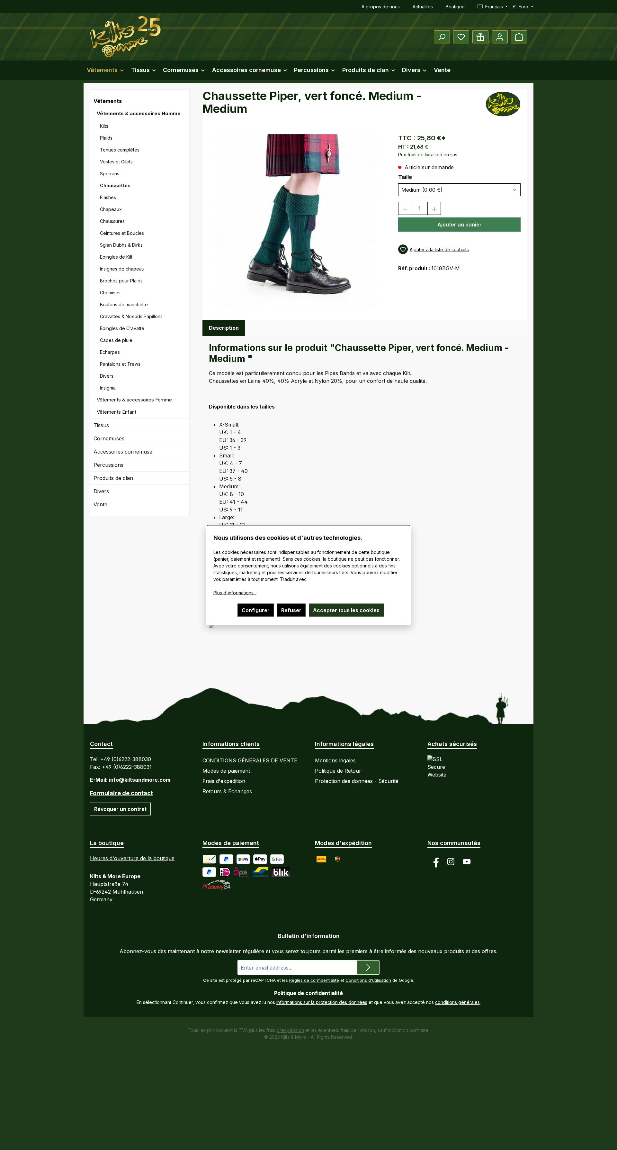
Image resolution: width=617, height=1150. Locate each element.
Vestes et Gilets (116, 161)
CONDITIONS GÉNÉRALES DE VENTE (249, 760)
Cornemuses (109, 438)
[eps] (241, 872)
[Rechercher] (442, 36)
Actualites (423, 6)
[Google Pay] (277, 859)
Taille (415, 176)
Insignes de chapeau (122, 268)
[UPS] (337, 859)
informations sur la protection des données (321, 1002)
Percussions (108, 465)
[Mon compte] (500, 36)
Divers (106, 376)
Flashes (108, 197)
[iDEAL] (225, 872)
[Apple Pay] (260, 859)
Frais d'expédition (223, 781)
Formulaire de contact (121, 793)
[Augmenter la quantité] (434, 208)
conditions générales (457, 1002)
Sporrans (109, 173)
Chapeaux (111, 209)
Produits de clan (113, 478)
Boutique (455, 6)
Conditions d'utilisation (368, 980)
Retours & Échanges (227, 791)
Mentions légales (335, 760)
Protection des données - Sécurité (356, 781)
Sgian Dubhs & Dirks (121, 245)
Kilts (104, 126)
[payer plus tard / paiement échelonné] (209, 872)
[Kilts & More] (505, 103)
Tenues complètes (119, 149)
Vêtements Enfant (116, 412)
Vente (100, 504)
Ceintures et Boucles (122, 233)
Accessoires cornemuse (123, 451)
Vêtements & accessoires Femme (134, 400)
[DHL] (321, 859)
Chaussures (112, 221)
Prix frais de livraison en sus (427, 154)
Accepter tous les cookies (346, 610)
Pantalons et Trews (120, 364)
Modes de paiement (226, 771)
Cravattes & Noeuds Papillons (131, 316)
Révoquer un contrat (120, 809)
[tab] (223, 328)
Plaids (106, 138)
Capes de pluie (116, 340)
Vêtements (108, 101)
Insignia (108, 388)
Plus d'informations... (234, 592)
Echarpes (110, 352)
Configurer (256, 610)
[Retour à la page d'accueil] (125, 36)
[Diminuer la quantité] (405, 208)
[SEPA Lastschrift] (243, 859)
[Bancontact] (260, 872)
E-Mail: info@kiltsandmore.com (130, 780)
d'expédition (290, 1030)
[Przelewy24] (216, 885)
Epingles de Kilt (116, 257)
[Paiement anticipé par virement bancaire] (209, 859)
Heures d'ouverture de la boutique (132, 858)
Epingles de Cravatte (122, 328)
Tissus (101, 425)
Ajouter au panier (459, 224)
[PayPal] (226, 859)
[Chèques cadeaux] (480, 36)
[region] (297, 220)
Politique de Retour (338, 771)
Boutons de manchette (124, 304)
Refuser (291, 610)
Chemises (110, 292)
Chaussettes (115, 185)
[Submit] (368, 967)
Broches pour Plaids (121, 280)
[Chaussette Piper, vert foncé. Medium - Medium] (296, 220)
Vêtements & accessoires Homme (139, 113)
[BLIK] (281, 872)
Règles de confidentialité (314, 980)
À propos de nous (381, 6)
